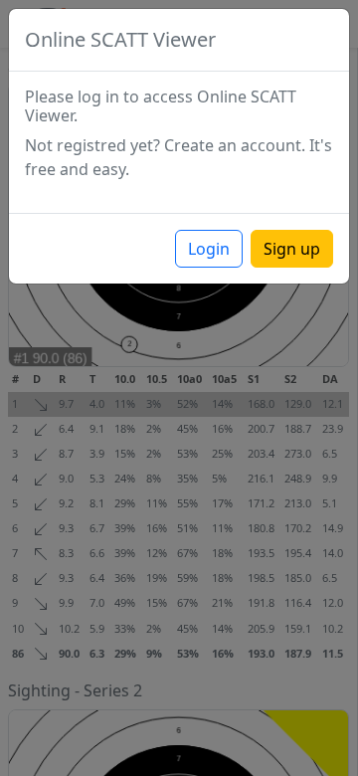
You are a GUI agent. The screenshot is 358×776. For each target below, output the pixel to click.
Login (209, 249)
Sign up (292, 249)
